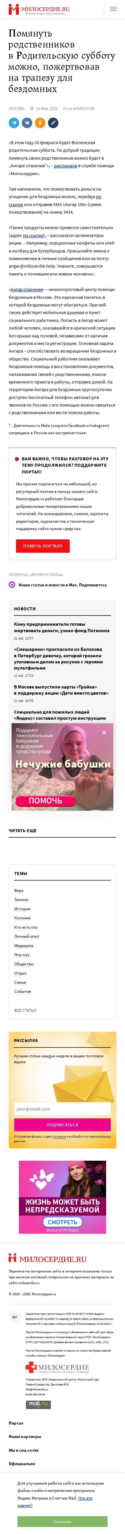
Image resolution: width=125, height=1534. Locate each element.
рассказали (65, 165)
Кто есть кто (26, 927)
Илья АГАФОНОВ (78, 108)
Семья (20, 982)
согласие (59, 1136)
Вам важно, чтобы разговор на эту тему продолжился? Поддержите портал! (65, 465)
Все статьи (25, 1010)
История (22, 908)
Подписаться (62, 1124)
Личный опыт (27, 936)
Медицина (23, 945)
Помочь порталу (43, 546)
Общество (23, 964)
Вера (19, 890)
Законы (21, 899)
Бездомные (18, 574)
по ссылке (33, 235)
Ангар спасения (26, 289)
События (22, 991)
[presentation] (62, 1108)
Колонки (22, 918)
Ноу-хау (21, 954)
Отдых (20, 973)
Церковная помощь (46, 574)
